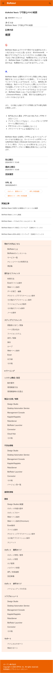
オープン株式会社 (9, 664)
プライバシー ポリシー (19, 669)
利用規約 (6, 669)
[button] (50, 3)
